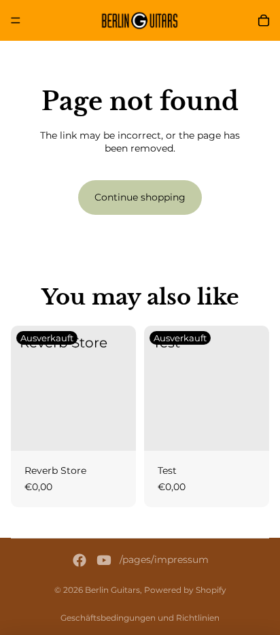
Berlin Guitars (112, 590)
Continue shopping (140, 197)
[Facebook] (79, 560)
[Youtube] (104, 560)
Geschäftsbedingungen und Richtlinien (140, 618)
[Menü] (15, 20)
